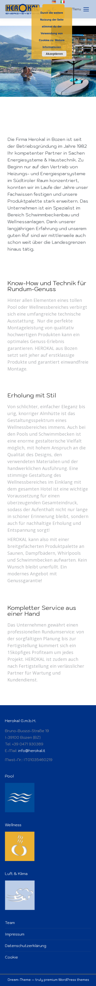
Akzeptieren (54, 53)
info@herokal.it (31, 750)
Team (10, 922)
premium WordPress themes (66, 980)
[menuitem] (54, 2)
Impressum (14, 934)
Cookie (11, 957)
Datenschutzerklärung (25, 945)
